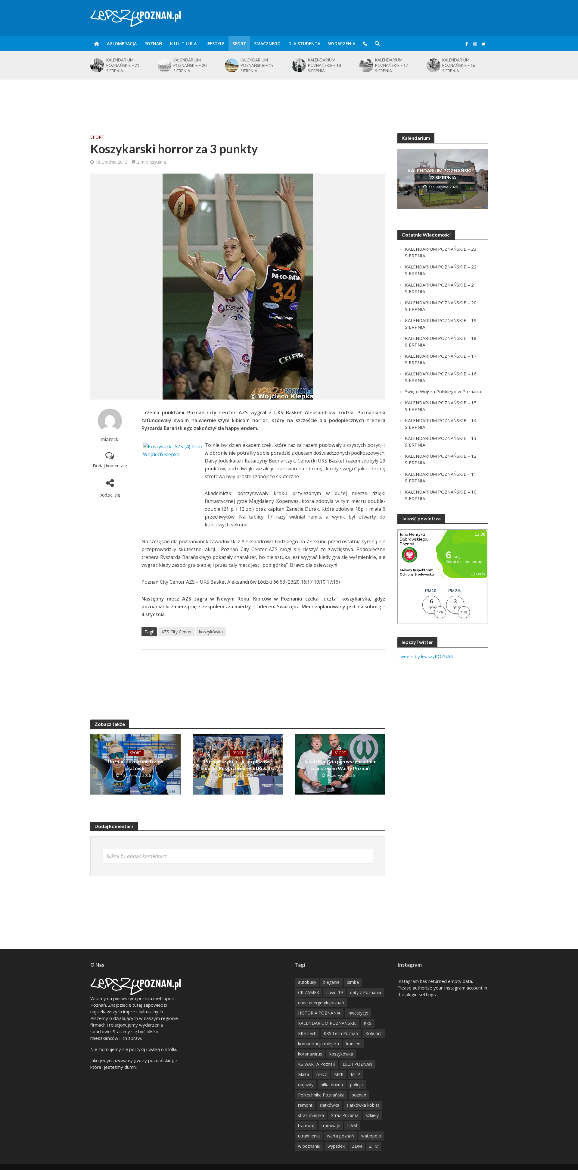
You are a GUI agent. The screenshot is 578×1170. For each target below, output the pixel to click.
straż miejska (311, 1115)
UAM (352, 1125)
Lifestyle (214, 43)
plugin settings (421, 994)
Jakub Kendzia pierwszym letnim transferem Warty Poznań (340, 764)
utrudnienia (309, 1136)
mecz (321, 1074)
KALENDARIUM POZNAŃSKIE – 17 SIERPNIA (324, 65)
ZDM (357, 1146)
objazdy (305, 1084)
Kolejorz (373, 1033)
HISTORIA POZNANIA (319, 1013)
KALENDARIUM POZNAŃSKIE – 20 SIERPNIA (122, 65)
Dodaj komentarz (110, 466)
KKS (367, 1023)
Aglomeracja (122, 43)
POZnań (153, 43)
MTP (355, 1074)
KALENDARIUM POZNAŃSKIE (327, 1023)
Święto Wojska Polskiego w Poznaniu (464, 64)
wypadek (336, 1146)
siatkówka (329, 1105)
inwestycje (358, 1013)
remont (305, 1105)
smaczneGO (267, 43)
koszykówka (211, 632)
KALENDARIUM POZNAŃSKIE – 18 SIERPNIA (257, 65)
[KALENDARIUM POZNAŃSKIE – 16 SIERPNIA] (365, 65)
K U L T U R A (183, 43)
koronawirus (310, 1054)
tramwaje (331, 1125)
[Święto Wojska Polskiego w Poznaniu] (433, 64)
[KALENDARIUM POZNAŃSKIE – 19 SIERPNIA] (163, 65)
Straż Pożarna (345, 1115)
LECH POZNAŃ (357, 1064)
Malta (303, 1074)
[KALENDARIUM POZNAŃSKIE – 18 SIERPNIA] (231, 65)
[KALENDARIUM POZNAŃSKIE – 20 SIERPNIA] (96, 65)
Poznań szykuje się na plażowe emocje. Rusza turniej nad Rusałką (237, 764)
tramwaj (306, 1125)
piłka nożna (332, 1084)
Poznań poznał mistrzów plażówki (135, 764)
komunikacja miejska (318, 1043)
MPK (338, 1074)
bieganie (331, 982)
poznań (359, 1095)
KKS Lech (307, 1033)
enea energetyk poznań (321, 1002)
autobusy (307, 982)
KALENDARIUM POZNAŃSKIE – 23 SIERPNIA (443, 174)
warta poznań (340, 1136)
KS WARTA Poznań (316, 1064)
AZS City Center (176, 632)
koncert (353, 1043)
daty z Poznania (365, 992)
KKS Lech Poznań (341, 1033)
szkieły (372, 1115)
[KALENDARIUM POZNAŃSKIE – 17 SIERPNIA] (298, 65)
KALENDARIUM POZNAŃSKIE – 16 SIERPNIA (391, 65)
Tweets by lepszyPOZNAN (425, 656)
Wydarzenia (341, 43)
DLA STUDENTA (304, 43)
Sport (239, 43)
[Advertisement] (289, 99)
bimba (353, 982)
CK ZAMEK (308, 992)
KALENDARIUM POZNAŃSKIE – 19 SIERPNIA (190, 65)
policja (356, 1084)
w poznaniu (309, 1146)
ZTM (373, 1146)
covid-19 (334, 992)
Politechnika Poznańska (321, 1095)
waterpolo (371, 1136)
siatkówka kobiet (362, 1105)
